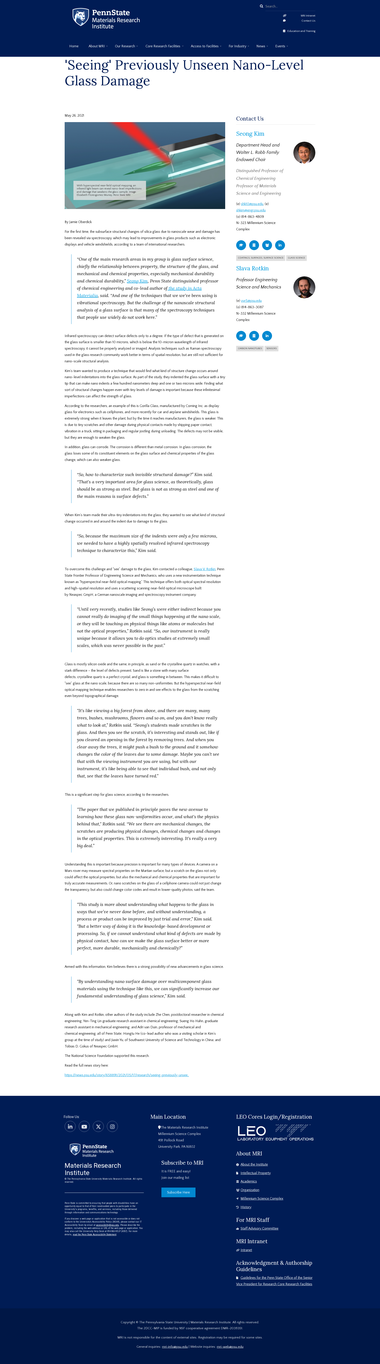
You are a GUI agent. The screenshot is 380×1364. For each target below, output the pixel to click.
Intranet (246, 1250)
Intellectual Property (256, 1173)
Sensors (271, 348)
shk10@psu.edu (252, 204)
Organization (250, 1190)
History (246, 1207)
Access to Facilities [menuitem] (202, 47)
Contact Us (308, 20)
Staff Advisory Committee (259, 1228)
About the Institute (254, 1164)
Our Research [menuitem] (122, 47)
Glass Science (296, 258)
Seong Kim (137, 281)
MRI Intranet (308, 15)
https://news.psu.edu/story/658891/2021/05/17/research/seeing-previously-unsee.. (127, 1075)
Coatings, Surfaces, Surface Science (260, 258)
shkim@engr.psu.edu (251, 210)
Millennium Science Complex (262, 1199)
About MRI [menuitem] (94, 47)
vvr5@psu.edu (251, 301)
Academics (249, 1181)
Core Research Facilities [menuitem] (160, 47)
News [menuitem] (258, 47)
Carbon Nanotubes (250, 348)
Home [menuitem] (74, 46)
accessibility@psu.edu (107, 1225)
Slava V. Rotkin (205, 569)
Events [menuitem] (278, 47)
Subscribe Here (178, 1192)
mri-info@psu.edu (175, 1347)
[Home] (92, 1150)
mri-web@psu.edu (230, 1347)
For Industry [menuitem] (235, 47)
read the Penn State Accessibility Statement (94, 1234)
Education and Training (301, 31)
